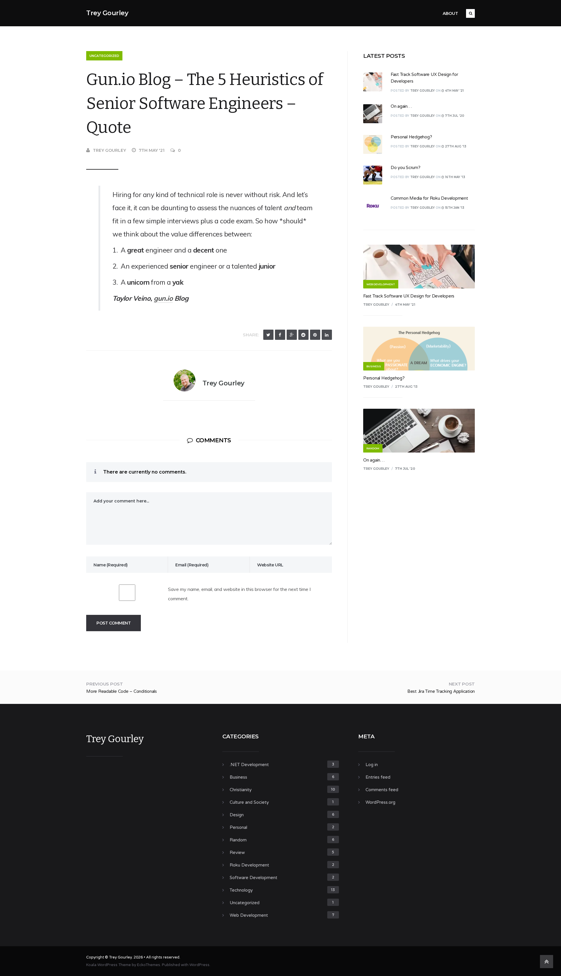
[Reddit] (303, 335)
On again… (401, 106)
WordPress (199, 965)
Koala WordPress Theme (108, 965)
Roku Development (249, 865)
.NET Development (249, 764)
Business (238, 777)
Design (237, 814)
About (450, 13)
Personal (238, 827)
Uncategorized (104, 56)
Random (238, 840)
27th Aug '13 (406, 387)
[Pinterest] (315, 335)
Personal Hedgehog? (411, 137)
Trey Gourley (107, 13)
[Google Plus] (292, 335)
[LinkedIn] (327, 335)
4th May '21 (405, 304)
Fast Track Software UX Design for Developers (408, 296)
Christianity (241, 789)
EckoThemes (148, 965)
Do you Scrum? (405, 167)
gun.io (163, 298)
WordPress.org (380, 802)
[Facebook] (280, 335)
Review (237, 852)
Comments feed (382, 789)
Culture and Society (249, 802)
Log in (372, 764)
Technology (241, 890)
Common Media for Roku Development (429, 198)
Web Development (249, 915)
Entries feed (378, 777)
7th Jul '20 (405, 469)
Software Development (253, 877)
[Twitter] (268, 335)
